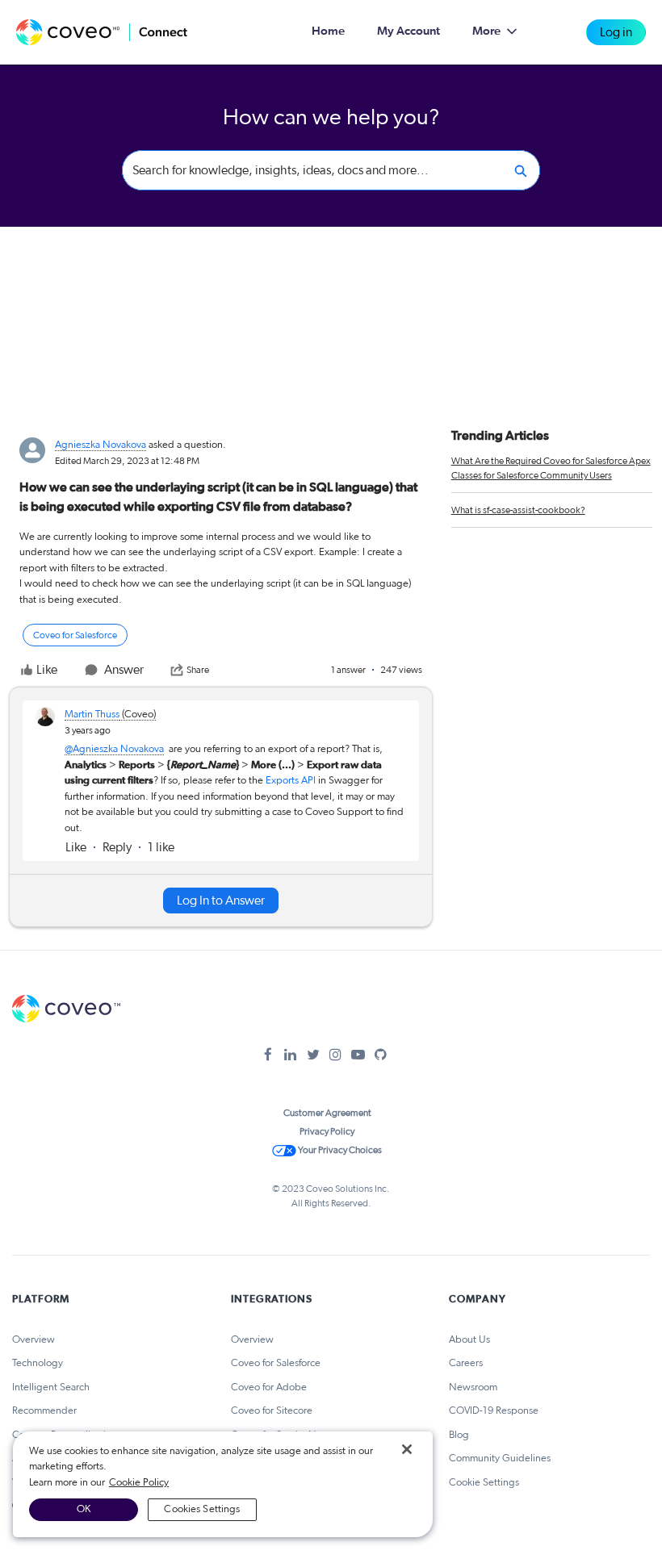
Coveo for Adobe (269, 1387)
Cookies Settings (202, 1509)
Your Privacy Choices (339, 1150)
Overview (33, 1340)
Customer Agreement (327, 1113)
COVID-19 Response (493, 1411)
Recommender (44, 1411)
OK (83, 1509)
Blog (459, 1435)
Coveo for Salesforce (276, 1363)
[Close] (407, 1449)
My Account (408, 31)
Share (197, 670)
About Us (469, 1340)
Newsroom (473, 1387)
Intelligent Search (51, 1387)
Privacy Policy (327, 1131)
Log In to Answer (221, 900)
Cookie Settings (484, 1482)
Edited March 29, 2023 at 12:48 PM (127, 461)
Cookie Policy (139, 1482)
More (486, 31)
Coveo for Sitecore (271, 1411)
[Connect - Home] (101, 32)
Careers (466, 1363)
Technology (37, 1363)
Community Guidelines (500, 1458)
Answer (124, 669)
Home (328, 31)
